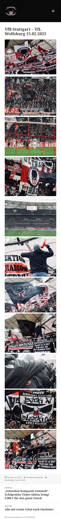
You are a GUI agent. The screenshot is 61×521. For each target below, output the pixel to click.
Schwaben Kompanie (34, 477)
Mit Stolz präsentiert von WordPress (20, 517)
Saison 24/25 (20, 480)
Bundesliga (9, 480)
